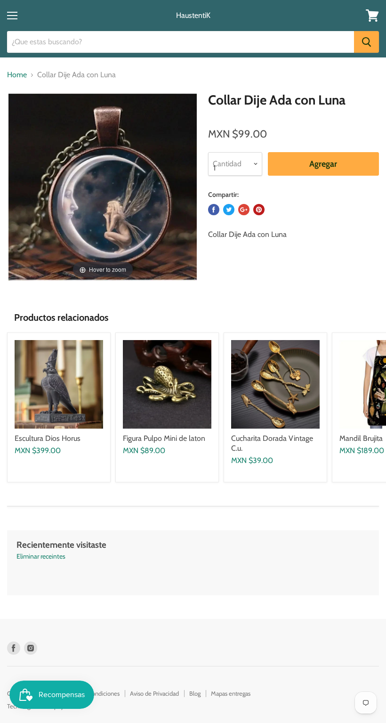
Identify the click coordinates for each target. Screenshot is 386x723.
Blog (195, 693)
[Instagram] (30, 648)
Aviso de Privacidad (154, 693)
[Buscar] (366, 42)
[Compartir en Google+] (243, 209)
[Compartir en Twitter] (228, 209)
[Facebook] (13, 648)
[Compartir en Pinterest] (259, 209)
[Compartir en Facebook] (213, 209)
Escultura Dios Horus (47, 438)
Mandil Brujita (361, 438)
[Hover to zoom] (102, 185)
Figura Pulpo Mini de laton (164, 438)
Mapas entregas (230, 693)
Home (17, 75)
